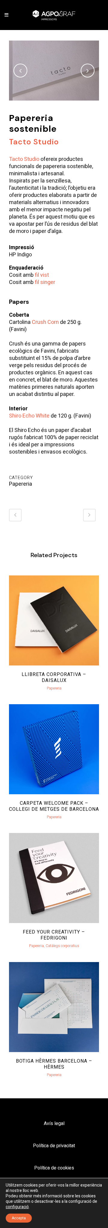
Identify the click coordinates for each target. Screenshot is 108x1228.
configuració (17, 1207)
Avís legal (54, 1123)
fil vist (42, 275)
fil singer (45, 282)
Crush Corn (45, 322)
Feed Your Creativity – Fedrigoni (54, 935)
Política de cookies (54, 1168)
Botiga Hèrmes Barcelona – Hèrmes (54, 1064)
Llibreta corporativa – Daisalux (54, 677)
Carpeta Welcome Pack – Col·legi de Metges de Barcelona (54, 806)
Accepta (19, 1218)
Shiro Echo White (29, 416)
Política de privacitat (54, 1145)
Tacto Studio (24, 159)
